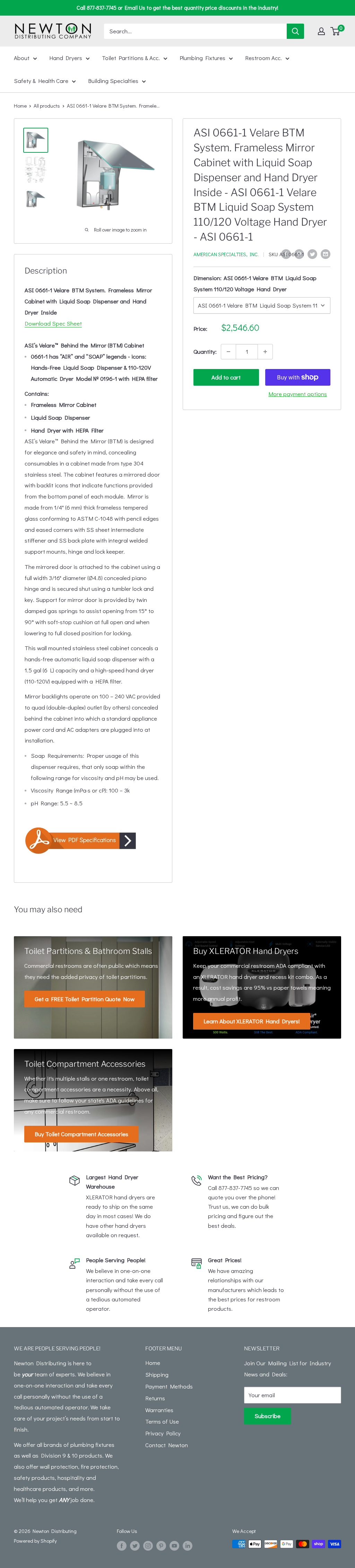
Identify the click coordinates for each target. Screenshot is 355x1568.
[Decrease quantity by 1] (228, 351)
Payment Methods (169, 1386)
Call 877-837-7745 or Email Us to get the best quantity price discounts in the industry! (177, 7)
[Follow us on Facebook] (122, 1545)
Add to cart (226, 377)
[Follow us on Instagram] (148, 1545)
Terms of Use (162, 1421)
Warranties (159, 1410)
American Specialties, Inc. (226, 254)
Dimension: (255, 283)
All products (47, 105)
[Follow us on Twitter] (135, 1545)
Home (20, 105)
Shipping (156, 1374)
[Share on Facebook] (286, 253)
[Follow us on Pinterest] (161, 1545)
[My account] (321, 31)
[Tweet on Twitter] (312, 253)
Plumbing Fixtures (202, 58)
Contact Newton (166, 1445)
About (21, 58)
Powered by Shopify (35, 1540)
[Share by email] (325, 253)
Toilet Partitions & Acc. (131, 58)
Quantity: (205, 351)
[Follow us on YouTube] (174, 1545)
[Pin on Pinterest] (299, 253)
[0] (335, 31)
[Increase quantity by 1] (265, 351)
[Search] (295, 31)
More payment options (297, 394)
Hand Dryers (65, 58)
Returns (155, 1398)
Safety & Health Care (41, 81)
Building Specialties (113, 81)
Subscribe (267, 1416)
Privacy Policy (163, 1433)
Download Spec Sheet (53, 323)
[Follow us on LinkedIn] (187, 1545)
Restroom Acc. (263, 58)
